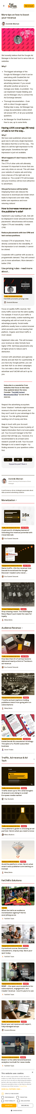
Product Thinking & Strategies (10, 609)
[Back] (4, 5)
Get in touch (29, 6)
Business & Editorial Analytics (10, 861)
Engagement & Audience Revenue (12, 565)
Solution (26, 946)
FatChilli (4, 908)
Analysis (23, 609)
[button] (17, 1089)
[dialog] (17, 1092)
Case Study (25, 527)
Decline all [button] (25, 1105)
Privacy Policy (23, 1086)
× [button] (32, 1072)
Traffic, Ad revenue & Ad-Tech (13, 296)
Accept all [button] (8, 1105)
